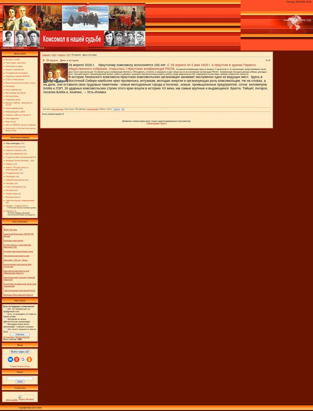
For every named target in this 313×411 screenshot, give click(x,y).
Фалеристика (12, 197)
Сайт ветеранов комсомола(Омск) (19, 290)
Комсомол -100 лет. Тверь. (15, 260)
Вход (48, 48)
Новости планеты (14, 150)
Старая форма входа (20, 366)
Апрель (61, 55)
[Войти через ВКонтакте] (10, 359)
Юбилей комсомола (15, 180)
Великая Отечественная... (18, 160)
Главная (46, 55)
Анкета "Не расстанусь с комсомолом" (17, 168)
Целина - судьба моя (15, 206)
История (10, 190)
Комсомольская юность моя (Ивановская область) (16, 272)
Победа (9, 211)
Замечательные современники (20, 200)
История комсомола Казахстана (18, 251)
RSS (309, 20)
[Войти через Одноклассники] (29, 359)
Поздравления (12, 173)
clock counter (12, 400)
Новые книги (11, 194)
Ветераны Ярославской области (18, 295)
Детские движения (14, 154)
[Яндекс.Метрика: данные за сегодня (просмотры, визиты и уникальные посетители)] (26, 398)
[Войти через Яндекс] (16, 359)
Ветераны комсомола (13, 240)
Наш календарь (13, 143)
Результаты (8, 337)
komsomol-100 (92, 109)
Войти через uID (20, 351)
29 (68, 55)
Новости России (13, 147)
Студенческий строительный (19, 157)
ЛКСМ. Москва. (10, 230)
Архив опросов (22, 337)
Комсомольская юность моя (16, 256)
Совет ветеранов (14, 187)
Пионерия (10, 176)
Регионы (10, 183)
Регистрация (31, 48)
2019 (54, 55)
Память (9, 164)
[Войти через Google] (23, 359)
